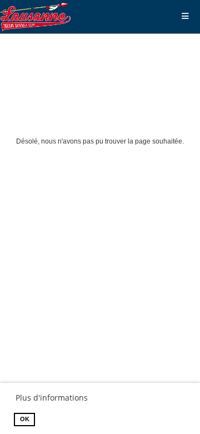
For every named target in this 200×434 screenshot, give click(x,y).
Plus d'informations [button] (52, 397)
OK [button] (24, 419)
